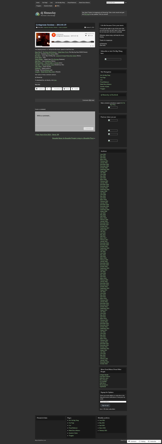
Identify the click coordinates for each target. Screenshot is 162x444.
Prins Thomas (51, 54)
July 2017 (102, 231)
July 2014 (102, 291)
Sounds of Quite (48, 6)
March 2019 (103, 199)
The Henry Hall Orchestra (49, 52)
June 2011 (103, 353)
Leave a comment (63, 27)
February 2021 (104, 161)
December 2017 (104, 223)
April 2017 (103, 236)
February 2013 (104, 320)
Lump (57, 63)
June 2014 (103, 293)
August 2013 (103, 310)
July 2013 (102, 311)
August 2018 (103, 211)
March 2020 (103, 179)
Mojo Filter (38, 52)
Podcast (55, 27)
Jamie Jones (50, 64)
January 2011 (103, 360)
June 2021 (103, 154)
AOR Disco (103, 383)
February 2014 (104, 300)
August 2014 (103, 290)
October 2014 (104, 286)
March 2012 (103, 338)
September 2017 (104, 228)
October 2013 (104, 306)
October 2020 (104, 168)
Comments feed (88, 100)
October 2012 (104, 327)
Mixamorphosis (104, 385)
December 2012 (104, 323)
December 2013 (104, 303)
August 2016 (103, 250)
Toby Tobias (38, 66)
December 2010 (104, 362)
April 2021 (103, 157)
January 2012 (104, 342)
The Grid (37, 54)
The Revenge (55, 59)
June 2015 (103, 273)
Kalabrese (48, 61)
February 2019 (104, 201)
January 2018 (104, 221)
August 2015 (103, 270)
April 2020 (103, 178)
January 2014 (104, 301)
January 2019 (104, 203)
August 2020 (103, 171)
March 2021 (103, 159)
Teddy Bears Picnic (63, 52)
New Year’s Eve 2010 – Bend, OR (47, 134)
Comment (89, 128)
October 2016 (104, 246)
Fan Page (44, 2)
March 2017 (103, 238)
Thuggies (38, 6)
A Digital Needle (104, 375)
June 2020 (103, 174)
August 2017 (103, 229)
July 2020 (102, 172)
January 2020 (104, 183)
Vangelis (37, 72)
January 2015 (104, 281)
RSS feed (86, 14)
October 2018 (104, 208)
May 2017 (103, 234)
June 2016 (103, 253)
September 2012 (104, 328)
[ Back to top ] (124, 440)
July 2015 (102, 271)
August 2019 (103, 191)
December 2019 (104, 184)
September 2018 (104, 209)
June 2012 (103, 333)
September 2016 (104, 248)
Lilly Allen (37, 64)
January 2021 (104, 162)
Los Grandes (103, 381)
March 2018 (103, 218)
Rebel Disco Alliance (84, 2)
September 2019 (104, 189)
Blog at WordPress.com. (40, 440)
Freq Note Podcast (105, 376)
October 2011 (103, 347)
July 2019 (102, 193)
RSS (58, 6)
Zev (54, 72)
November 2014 (104, 285)
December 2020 (104, 164)
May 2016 (103, 255)
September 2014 (104, 288)
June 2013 (103, 313)
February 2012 (104, 340)
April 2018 (103, 216)
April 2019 (103, 198)
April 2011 (103, 357)
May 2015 (103, 275)
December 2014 (104, 283)
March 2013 (103, 318)
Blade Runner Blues (46, 72)
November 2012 (104, 325)
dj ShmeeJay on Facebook (109, 95)
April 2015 (103, 276)
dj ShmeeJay (48, 13)
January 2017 (104, 241)
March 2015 (103, 278)
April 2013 (103, 317)
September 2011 (104, 348)
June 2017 (103, 233)
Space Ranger (39, 59)
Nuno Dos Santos (71, 56)
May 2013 (103, 315)
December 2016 (104, 243)
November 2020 (104, 166)
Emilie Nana (38, 57)
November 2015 (104, 265)
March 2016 (103, 258)
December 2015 (104, 263)
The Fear (44, 64)
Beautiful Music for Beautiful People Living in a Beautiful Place (73, 138)
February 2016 (104, 260)
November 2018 (104, 206)
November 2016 (104, 244)
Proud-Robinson (72, 2)
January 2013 (104, 322)
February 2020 (104, 181)
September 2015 (104, 268)
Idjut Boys (38, 61)
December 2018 (104, 204)
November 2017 (104, 224)
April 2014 (103, 296)
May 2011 (102, 355)
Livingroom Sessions (48, 27)
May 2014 (103, 295)
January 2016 (104, 261)
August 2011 (103, 350)
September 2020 (104, 169)
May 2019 (103, 196)
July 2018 (102, 213)
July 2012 (102, 332)
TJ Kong (63, 56)
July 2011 (102, 352)
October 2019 (104, 188)
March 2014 (103, 298)
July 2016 (102, 251)
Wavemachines (39, 63)
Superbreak (103, 386)
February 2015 (104, 280)
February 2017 (104, 239)
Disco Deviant (103, 380)
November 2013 (104, 305)
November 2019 (104, 186)
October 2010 (104, 363)
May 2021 (103, 156)
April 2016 (103, 256)
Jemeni (58, 56)
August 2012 (103, 330)
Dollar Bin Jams (104, 378)
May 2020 (103, 176)
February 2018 (104, 219)
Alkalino (47, 70)
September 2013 (104, 308)
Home (37, 2)
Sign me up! (105, 405)
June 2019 (103, 194)
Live (51, 2)
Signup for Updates (107, 392)
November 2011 (104, 345)
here (55, 80)
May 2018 (103, 214)
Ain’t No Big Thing (60, 2)
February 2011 (104, 358)
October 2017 (104, 226)
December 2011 (104, 343)
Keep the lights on (50, 63)
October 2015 (104, 266)
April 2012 (103, 337)
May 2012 (103, 335)
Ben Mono (38, 56)
